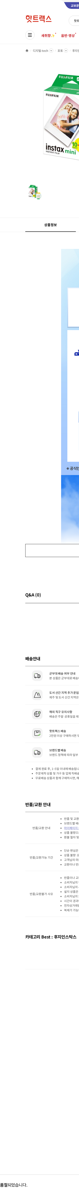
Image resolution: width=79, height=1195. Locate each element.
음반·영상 (68, 35)
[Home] (27, 50)
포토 (60, 50)
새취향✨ (48, 35)
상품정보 (50, 224)
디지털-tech (40, 50)
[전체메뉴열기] (30, 35)
